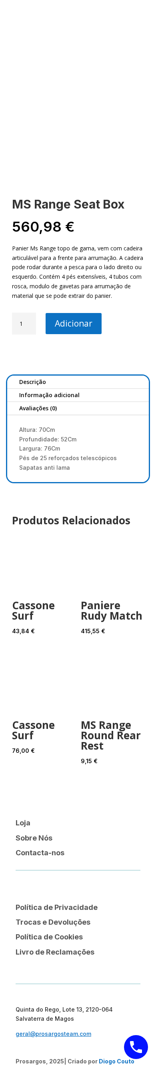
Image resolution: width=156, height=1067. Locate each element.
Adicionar (73, 323)
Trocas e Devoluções (53, 922)
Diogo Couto (116, 1061)
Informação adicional (49, 395)
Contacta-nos (40, 852)
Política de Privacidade (57, 907)
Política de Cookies (49, 937)
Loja (23, 823)
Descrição (32, 382)
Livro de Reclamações (55, 952)
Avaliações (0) (38, 408)
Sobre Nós (34, 838)
